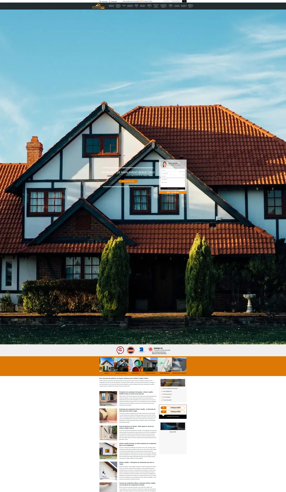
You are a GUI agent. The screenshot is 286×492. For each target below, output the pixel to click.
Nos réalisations (128, 181)
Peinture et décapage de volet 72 (190, 6)
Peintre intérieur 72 (171, 6)
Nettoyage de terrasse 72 (184, 6)
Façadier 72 (124, 6)
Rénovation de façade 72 (142, 6)
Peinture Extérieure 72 (149, 6)
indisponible (104, 1)
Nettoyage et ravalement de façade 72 (164, 6)
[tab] (143, 197)
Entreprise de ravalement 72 (130, 6)
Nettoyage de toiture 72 (177, 6)
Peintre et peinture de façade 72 (118, 6)
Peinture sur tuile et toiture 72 (156, 6)
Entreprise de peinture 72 (111, 6)
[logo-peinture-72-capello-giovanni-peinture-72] (98, 6)
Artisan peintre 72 (136, 6)
